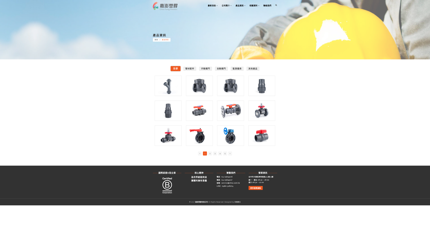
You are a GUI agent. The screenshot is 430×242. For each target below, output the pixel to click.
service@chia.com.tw (230, 183)
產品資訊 (240, 5)
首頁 (156, 40)
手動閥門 (205, 68)
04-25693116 (227, 177)
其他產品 (252, 68)
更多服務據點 (255, 188)
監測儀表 (237, 68)
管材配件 (189, 68)
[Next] (230, 153)
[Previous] (200, 153)
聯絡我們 (267, 5)
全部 (175, 68)
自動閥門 (221, 68)
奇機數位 (237, 202)
